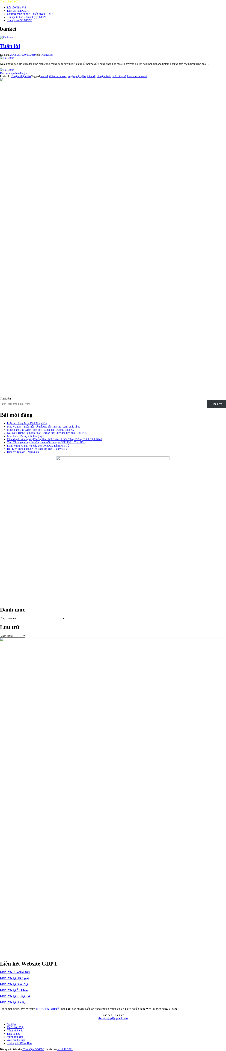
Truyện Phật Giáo (21, 76)
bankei (44, 76)
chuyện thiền (104, 76)
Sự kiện (11, 1024)
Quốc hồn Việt (15, 1027)
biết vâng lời (119, 76)
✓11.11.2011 (65, 1049)
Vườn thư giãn (15, 1036)
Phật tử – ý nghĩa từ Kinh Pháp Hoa (27, 423)
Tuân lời (10, 46)
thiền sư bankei (57, 76)
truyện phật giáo (77, 76)
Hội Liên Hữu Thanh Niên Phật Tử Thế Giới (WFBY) (37, 448)
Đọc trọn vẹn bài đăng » (13, 73)
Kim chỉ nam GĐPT (18, 10)
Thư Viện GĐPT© (33, 1049)
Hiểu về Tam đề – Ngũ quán (23, 451)
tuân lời (91, 76)
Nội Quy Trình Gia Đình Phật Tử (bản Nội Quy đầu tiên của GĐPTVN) (47, 432)
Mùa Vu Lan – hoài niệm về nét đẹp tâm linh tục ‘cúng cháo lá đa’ (44, 426)
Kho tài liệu (13, 1033)
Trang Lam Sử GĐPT (19, 20)
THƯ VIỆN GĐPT (47, 1008)
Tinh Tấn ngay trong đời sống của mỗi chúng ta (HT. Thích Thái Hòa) (46, 442)
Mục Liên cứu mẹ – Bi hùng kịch (25, 436)
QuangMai (47, 54)
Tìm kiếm (5, 398)
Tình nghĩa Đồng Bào (19, 1043)
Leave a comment (137, 76)
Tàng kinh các (15, 1030)
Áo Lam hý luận (16, 1039)
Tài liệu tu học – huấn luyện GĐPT (27, 17)
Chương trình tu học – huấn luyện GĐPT (30, 13)
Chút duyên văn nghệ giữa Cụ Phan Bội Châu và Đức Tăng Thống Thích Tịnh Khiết (54, 439)
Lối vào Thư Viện (17, 7)
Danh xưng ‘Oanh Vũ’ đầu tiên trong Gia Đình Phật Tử (38, 445)
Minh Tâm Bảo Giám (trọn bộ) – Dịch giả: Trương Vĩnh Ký (40, 429)
